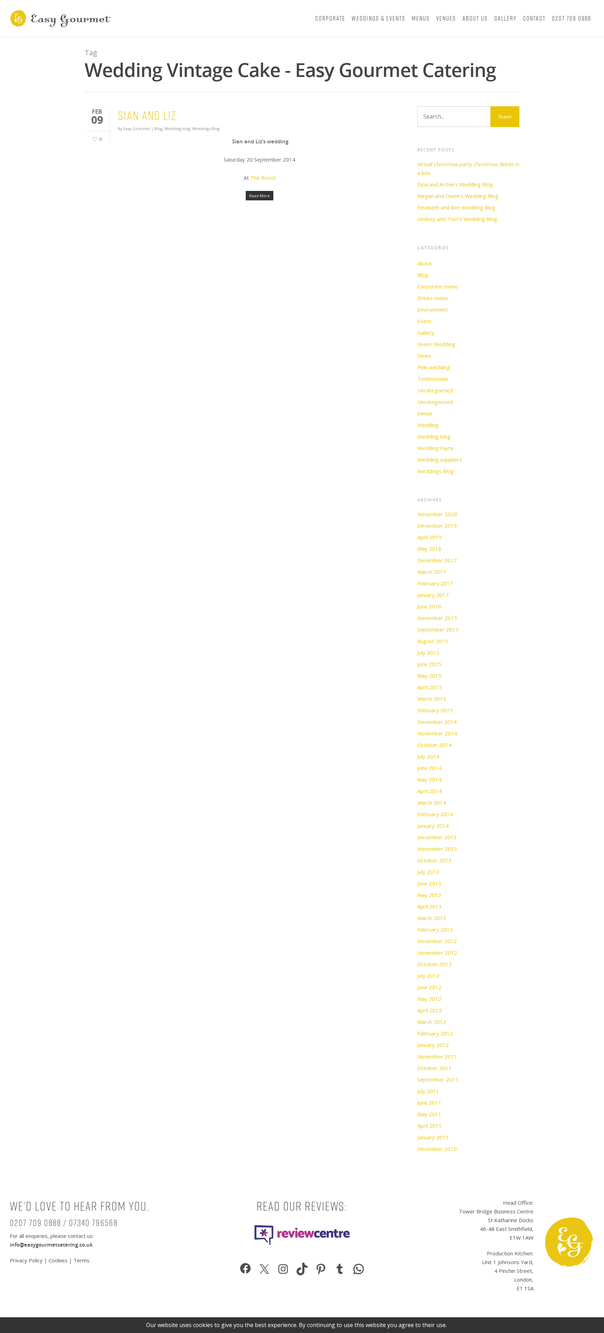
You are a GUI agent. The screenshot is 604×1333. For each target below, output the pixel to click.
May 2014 (429, 779)
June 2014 (429, 767)
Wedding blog (177, 128)
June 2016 (429, 606)
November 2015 (437, 617)
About (424, 263)
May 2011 (429, 1114)
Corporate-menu (437, 286)
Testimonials (432, 378)
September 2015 (438, 629)
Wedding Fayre (435, 447)
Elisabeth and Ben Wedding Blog (456, 207)
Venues (446, 18)
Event (424, 321)
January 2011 (433, 1137)
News (424, 355)
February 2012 (435, 1033)
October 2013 (434, 860)
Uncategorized (435, 401)
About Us (475, 18)
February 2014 (435, 814)
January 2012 (433, 1044)
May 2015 (429, 675)
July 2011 (428, 1091)
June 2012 (429, 987)
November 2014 (437, 733)
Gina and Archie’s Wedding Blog (455, 184)
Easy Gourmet (136, 128)
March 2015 (431, 698)
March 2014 (431, 802)
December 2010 (437, 1148)
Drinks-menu (432, 297)
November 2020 (437, 514)
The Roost (263, 177)
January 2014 (433, 825)
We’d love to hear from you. (79, 1206)
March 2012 (431, 1021)
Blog (158, 128)
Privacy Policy (27, 1260)
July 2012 (428, 975)
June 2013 (429, 883)
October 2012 (434, 964)
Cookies (58, 1260)
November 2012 (437, 952)
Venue (424, 413)
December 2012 (437, 941)
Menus (421, 18)
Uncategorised (435, 390)
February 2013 (435, 929)
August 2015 (432, 640)
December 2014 (437, 721)
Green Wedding (436, 344)
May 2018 (429, 548)
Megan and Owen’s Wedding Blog (457, 195)
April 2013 (429, 906)
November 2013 (437, 848)
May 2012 (429, 998)
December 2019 (437, 525)
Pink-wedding (433, 367)
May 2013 (429, 894)
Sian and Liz (147, 115)
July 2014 (428, 756)
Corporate (330, 18)
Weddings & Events (378, 18)
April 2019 (429, 537)
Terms (81, 1260)
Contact (534, 18)
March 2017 (431, 571)
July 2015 (428, 652)
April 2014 (429, 790)
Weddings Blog (206, 128)
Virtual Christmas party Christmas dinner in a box (468, 168)
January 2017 (433, 594)
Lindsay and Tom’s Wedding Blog (457, 218)
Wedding (428, 424)
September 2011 (438, 1079)
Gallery (505, 18)
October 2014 (434, 744)
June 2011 (429, 1102)
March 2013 (431, 917)
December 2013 (437, 837)
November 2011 (437, 1056)
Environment (432, 309)
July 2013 (428, 871)
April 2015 (429, 687)
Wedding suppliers (439, 459)
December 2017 (437, 560)
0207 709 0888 (571, 18)
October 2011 (434, 1067)
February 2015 (435, 710)
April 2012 (429, 1010)
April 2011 (429, 1125)
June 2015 (429, 664)
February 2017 (435, 583)
